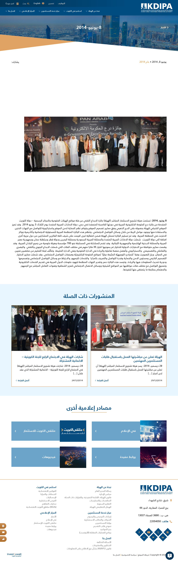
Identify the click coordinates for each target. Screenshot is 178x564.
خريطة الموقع (143, 554)
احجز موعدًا (12, 3)
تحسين (51, 3)
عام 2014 (144, 62)
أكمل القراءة (102, 381)
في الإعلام (128, 430)
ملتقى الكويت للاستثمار (39, 430)
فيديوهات (48, 457)
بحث (24, 3)
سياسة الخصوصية (129, 554)
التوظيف (61, 3)
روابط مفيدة (128, 457)
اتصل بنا (116, 554)
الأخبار (163, 28)
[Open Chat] (169, 555)
